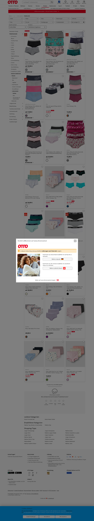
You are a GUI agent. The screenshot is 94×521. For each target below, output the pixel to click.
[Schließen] (75, 241)
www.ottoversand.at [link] (46, 280)
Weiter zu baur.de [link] (56, 259)
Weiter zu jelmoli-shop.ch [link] (56, 268)
